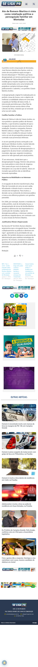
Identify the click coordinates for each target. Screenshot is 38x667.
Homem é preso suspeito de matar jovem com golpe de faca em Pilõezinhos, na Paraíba (19, 453)
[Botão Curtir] (15, 256)
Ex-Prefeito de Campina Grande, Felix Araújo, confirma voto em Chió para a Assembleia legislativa (18, 532)
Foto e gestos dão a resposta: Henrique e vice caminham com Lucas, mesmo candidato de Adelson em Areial (18, 560)
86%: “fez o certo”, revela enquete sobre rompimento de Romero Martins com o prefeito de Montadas (6, 269)
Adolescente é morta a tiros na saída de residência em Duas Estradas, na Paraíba (17, 505)
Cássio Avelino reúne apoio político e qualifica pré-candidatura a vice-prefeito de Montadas (29, 269)
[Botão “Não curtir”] (20, 256)
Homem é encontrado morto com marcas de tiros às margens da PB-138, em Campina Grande (18, 426)
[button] (26, 3)
